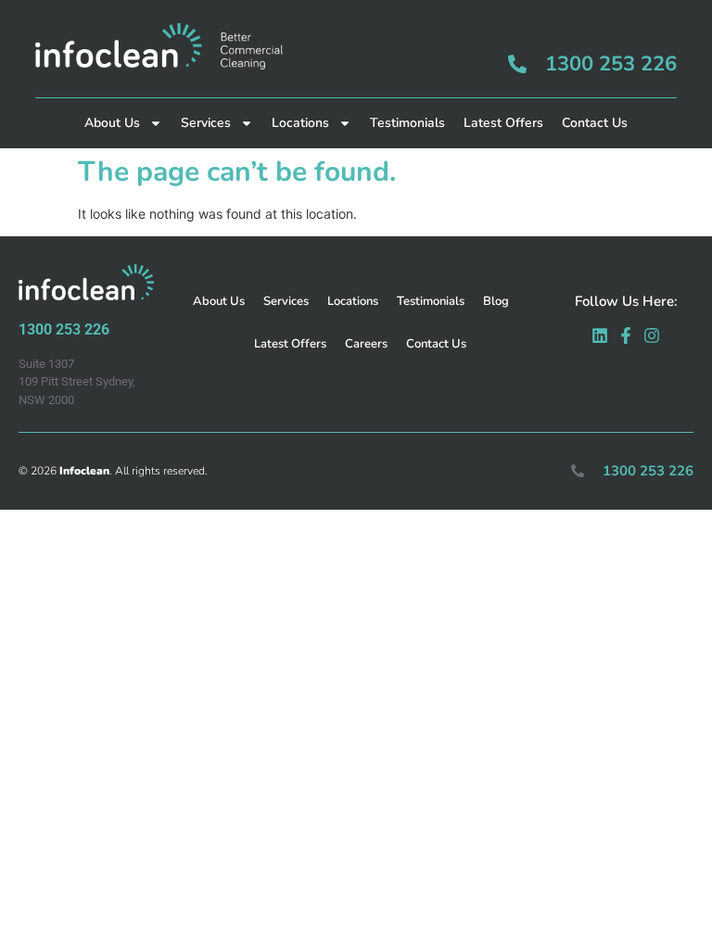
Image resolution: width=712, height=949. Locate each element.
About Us (112, 123)
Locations (300, 123)
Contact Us (595, 123)
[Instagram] (651, 335)
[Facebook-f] (625, 335)
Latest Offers (503, 123)
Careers (366, 343)
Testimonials (407, 123)
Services (206, 123)
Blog (496, 301)
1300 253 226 (611, 64)
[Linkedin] (599, 335)
